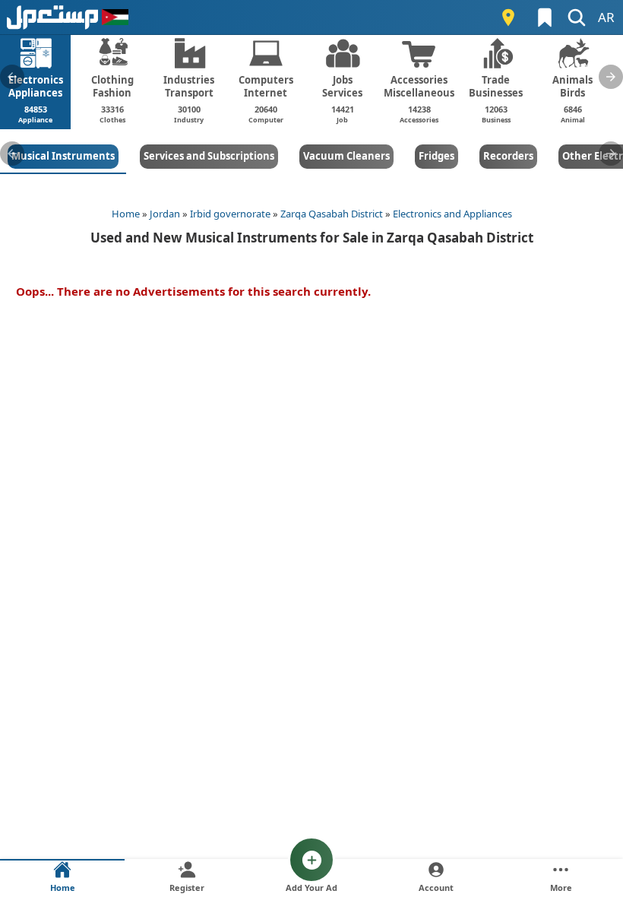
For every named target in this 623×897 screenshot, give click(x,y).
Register (186, 887)
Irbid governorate (230, 213)
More (561, 887)
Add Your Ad (311, 887)
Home (126, 213)
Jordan (165, 213)
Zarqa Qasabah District (331, 213)
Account (436, 887)
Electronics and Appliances (452, 213)
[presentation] (12, 77)
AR (606, 17)
